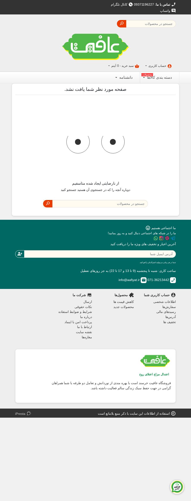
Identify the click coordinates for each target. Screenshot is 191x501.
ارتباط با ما (84, 327)
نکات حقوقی (83, 307)
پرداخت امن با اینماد (78, 322)
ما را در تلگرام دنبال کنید (173, 238)
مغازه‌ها (87, 337)
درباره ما (86, 317)
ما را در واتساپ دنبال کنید (155, 238)
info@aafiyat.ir (132, 280)
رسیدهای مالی (166, 312)
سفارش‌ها (169, 307)
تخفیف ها (169, 322)
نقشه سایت (84, 332)
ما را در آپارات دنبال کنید (167, 238)
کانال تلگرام (122, 4)
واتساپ (168, 10)
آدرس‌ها (170, 317)
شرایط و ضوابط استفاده (75, 312)
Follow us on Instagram (161, 238)
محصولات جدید (123, 307)
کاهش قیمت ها (123, 302)
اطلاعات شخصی (164, 302)
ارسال (87, 302)
